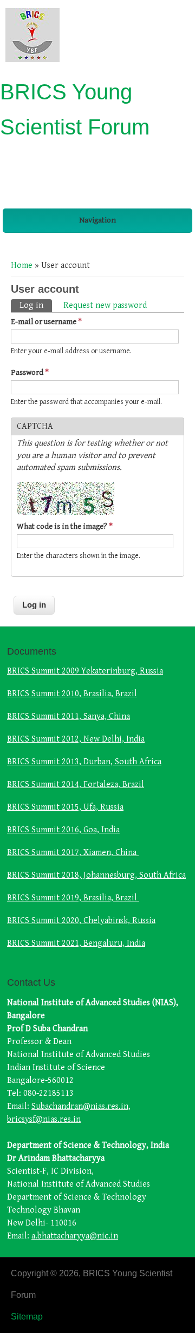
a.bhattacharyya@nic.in (74, 1236)
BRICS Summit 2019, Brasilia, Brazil (73, 898)
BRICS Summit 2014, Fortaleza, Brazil (75, 784)
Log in (36, 305)
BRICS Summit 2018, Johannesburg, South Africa (96, 875)
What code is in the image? (65, 526)
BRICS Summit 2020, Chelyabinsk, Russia (81, 920)
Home (21, 265)
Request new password (105, 305)
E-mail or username (46, 321)
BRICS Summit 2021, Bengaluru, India (76, 943)
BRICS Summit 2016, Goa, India (63, 830)
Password (30, 372)
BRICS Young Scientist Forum (75, 109)
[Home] (32, 60)
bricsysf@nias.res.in (44, 1119)
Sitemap (27, 1316)
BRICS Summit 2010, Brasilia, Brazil (72, 694)
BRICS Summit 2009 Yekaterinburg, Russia (85, 671)
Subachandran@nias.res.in (79, 1106)
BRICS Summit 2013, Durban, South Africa (84, 762)
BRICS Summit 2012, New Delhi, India (76, 739)
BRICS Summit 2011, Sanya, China (68, 716)
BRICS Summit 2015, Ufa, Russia (65, 807)
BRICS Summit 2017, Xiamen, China (73, 852)
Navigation (97, 220)
